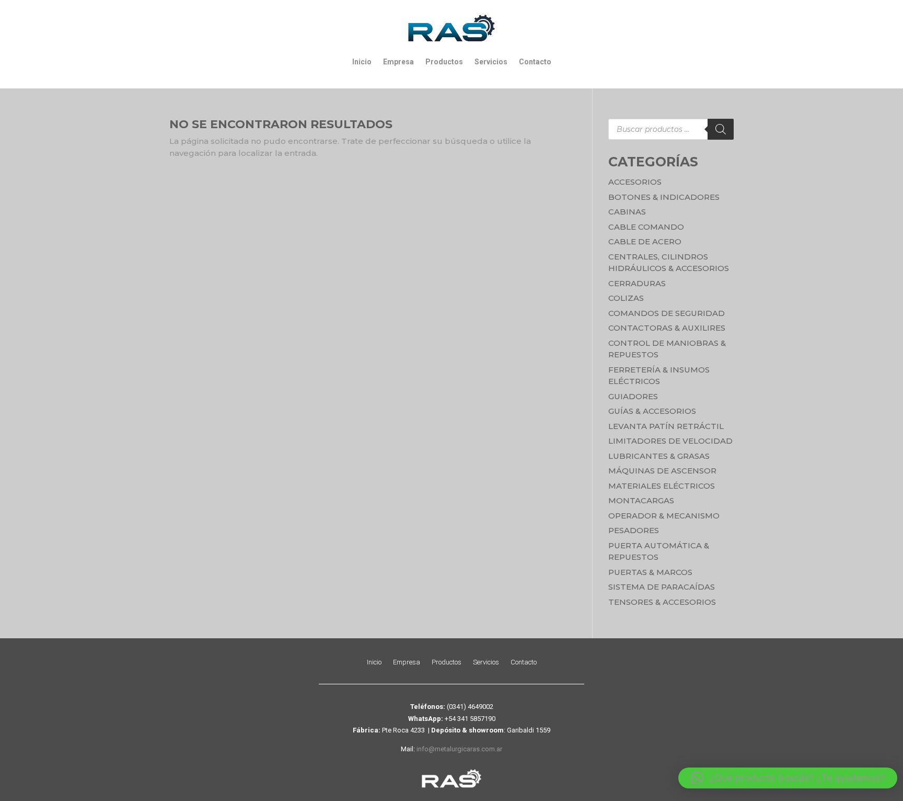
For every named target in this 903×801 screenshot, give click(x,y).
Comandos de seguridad (666, 313)
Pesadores (633, 530)
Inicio (362, 62)
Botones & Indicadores (664, 197)
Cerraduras (637, 283)
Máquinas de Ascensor (662, 471)
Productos (444, 62)
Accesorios (635, 182)
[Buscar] (721, 129)
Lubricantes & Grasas (659, 456)
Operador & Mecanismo (664, 516)
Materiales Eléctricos (661, 486)
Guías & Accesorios (652, 411)
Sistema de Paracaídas (661, 587)
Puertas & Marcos (650, 572)
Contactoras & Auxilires (666, 328)
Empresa (398, 62)
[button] (787, 778)
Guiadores (633, 396)
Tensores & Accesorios (662, 602)
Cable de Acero (644, 241)
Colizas (626, 298)
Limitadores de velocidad (670, 441)
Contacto (535, 62)
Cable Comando (646, 227)
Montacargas (641, 500)
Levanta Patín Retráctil (666, 426)
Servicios (490, 62)
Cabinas (627, 212)
